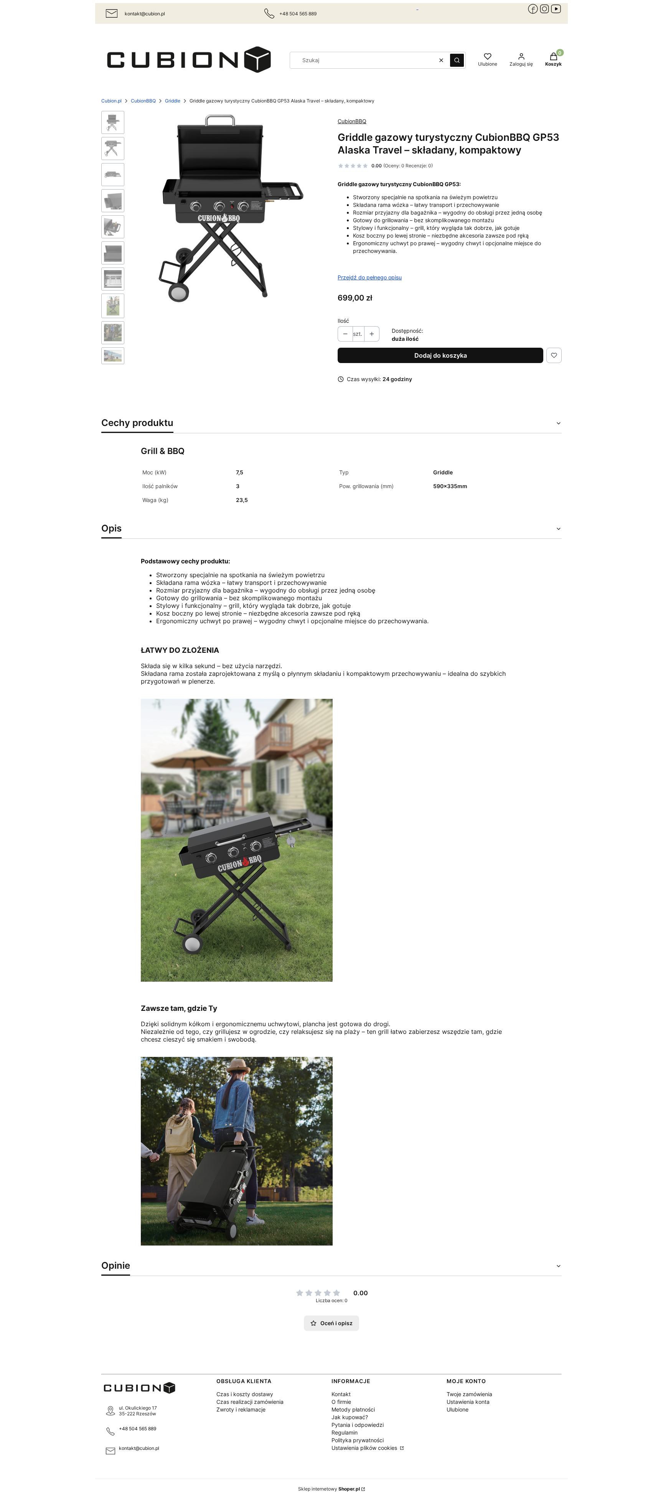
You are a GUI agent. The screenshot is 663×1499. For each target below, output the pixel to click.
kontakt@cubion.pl (145, 14)
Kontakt (341, 1394)
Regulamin (345, 1432)
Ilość (343, 320)
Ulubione (457, 1409)
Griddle (172, 101)
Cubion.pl (111, 101)
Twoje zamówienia (469, 1394)
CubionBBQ (143, 101)
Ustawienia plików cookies (365, 1448)
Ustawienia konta (468, 1401)
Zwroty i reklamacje (241, 1409)
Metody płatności (353, 1409)
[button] (457, 60)
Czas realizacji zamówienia (250, 1401)
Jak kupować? (350, 1417)
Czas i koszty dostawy (244, 1394)
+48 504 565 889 (137, 1428)
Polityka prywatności (358, 1440)
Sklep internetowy (329, 1489)
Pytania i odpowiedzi (358, 1424)
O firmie (341, 1401)
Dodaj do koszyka (440, 355)
